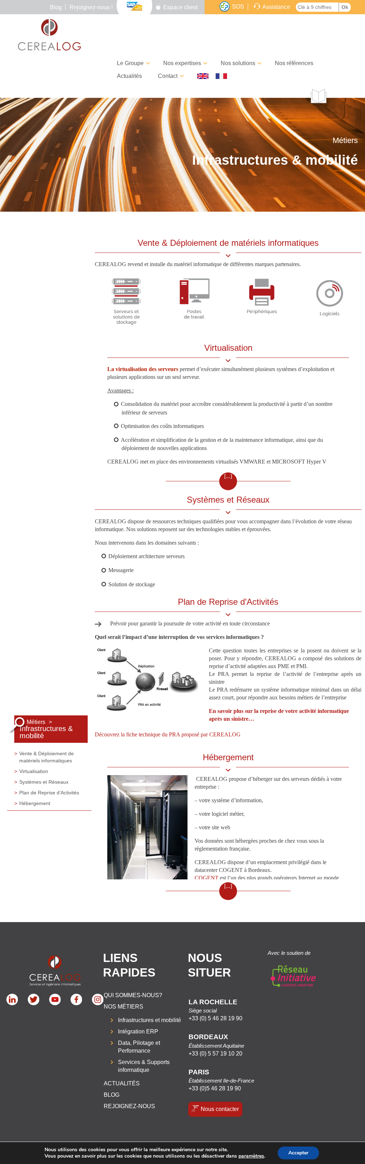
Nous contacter (220, 1109)
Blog (56, 7)
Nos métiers (123, 1007)
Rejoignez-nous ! (91, 7)
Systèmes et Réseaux (43, 782)
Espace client (180, 7)
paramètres (251, 1156)
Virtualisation (33, 771)
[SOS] (224, 7)
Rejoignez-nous (129, 1106)
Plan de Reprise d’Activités (49, 792)
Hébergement (34, 803)
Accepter (298, 1152)
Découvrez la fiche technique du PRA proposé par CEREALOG (168, 734)
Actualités (129, 76)
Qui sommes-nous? (133, 995)
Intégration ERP (138, 1031)
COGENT (207, 878)
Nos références (294, 63)
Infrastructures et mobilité (149, 1020)
